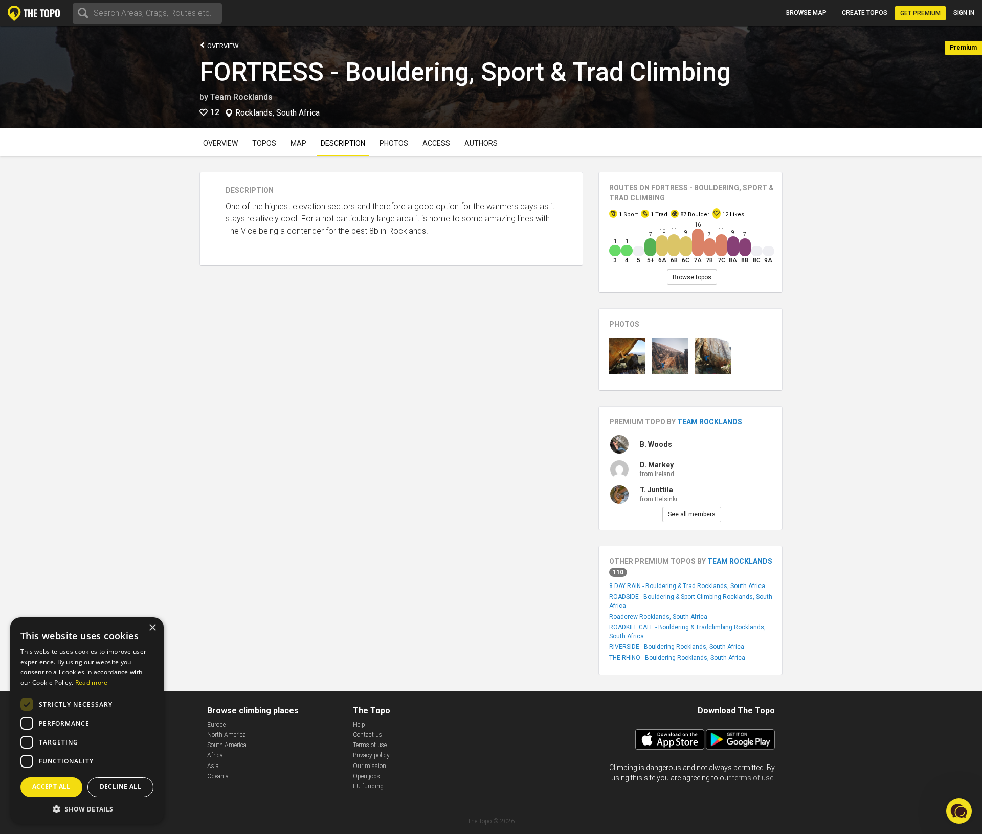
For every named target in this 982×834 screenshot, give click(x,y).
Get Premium (920, 13)
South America (227, 745)
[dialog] (87, 720)
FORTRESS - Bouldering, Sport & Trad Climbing (465, 72)
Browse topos (692, 277)
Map (298, 143)
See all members (692, 514)
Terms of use (370, 745)
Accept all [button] (51, 786)
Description (343, 143)
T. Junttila (656, 490)
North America (226, 734)
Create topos (864, 12)
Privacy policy (371, 755)
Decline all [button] (120, 786)
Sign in (963, 12)
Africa (215, 755)
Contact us (367, 734)
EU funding (368, 786)
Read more (91, 682)
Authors (481, 143)
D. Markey (657, 465)
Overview (222, 46)
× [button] (152, 628)
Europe (216, 724)
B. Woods (656, 444)
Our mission (369, 766)
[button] (86, 809)
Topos (264, 143)
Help (359, 724)
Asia (213, 766)
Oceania (218, 776)
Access (436, 143)
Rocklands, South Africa (277, 113)
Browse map (806, 12)
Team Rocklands (241, 97)
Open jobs (366, 776)
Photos (394, 143)
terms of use (752, 778)
